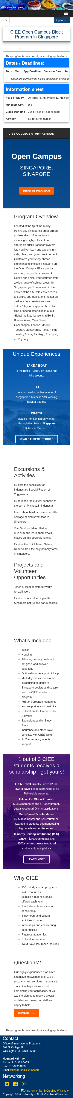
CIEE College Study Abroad (31, 133)
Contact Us (26, 1013)
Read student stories (36, 439)
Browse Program (36, 190)
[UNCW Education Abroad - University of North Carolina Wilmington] (36, 5)
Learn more (37, 859)
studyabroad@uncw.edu (24, 1070)
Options (61, 20)
